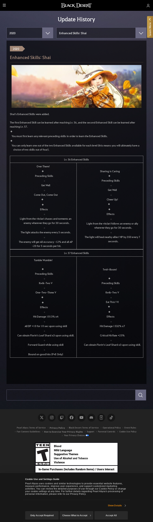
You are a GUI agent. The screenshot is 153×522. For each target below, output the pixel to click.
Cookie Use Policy (127, 431)
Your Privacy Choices (74, 435)
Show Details (115, 505)
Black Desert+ (101, 418)
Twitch (61, 418)
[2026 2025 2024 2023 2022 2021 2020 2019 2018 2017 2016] (30, 32)
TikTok (111, 418)
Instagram (52, 418)
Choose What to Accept (74, 515)
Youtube (81, 418)
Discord (91, 418)
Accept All (111, 515)
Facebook (71, 418)
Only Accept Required (42, 515)
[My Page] (148, 5)
